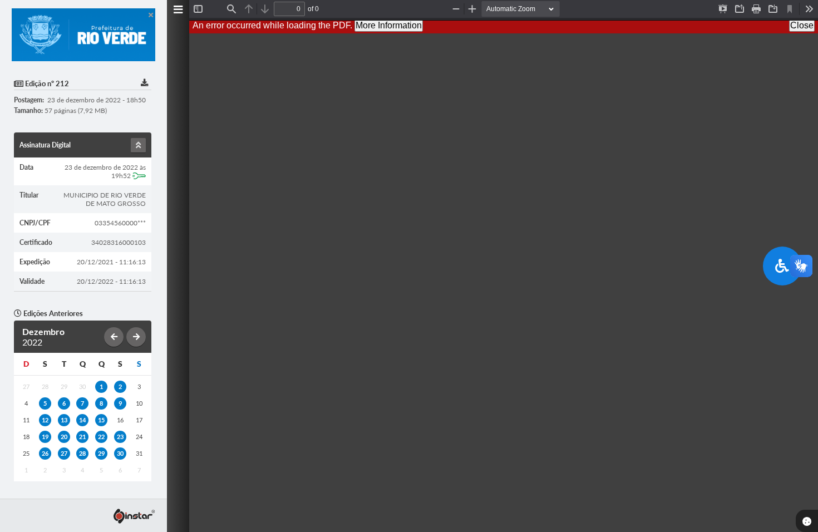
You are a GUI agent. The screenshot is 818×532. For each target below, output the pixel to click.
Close (802, 25)
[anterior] (114, 337)
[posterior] (136, 337)
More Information (389, 25)
